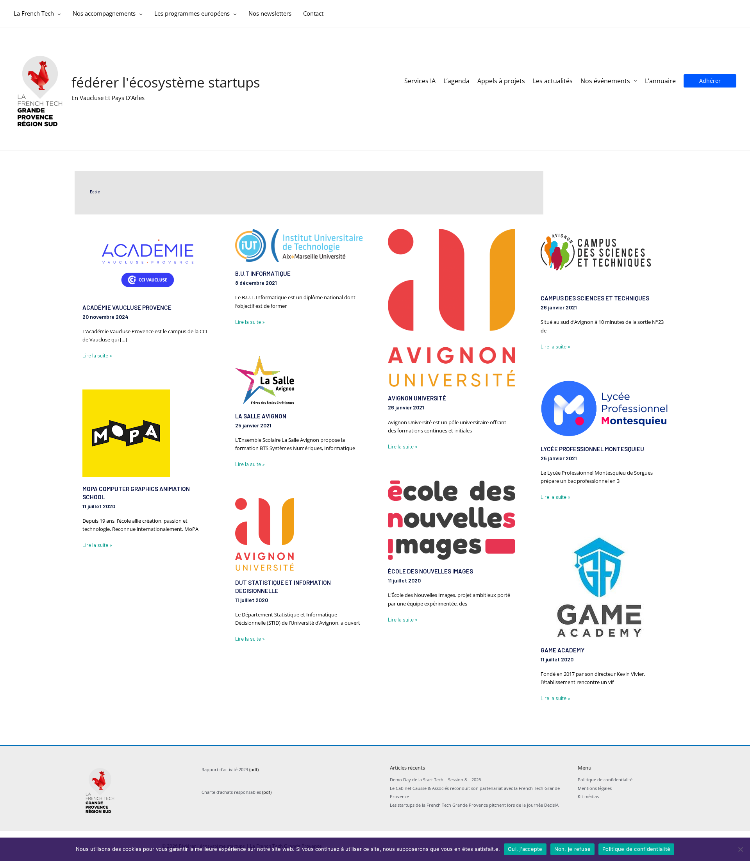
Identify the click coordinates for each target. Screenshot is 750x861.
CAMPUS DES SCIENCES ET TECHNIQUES (595, 298)
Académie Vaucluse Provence (126, 307)
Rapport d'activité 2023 (225, 769)
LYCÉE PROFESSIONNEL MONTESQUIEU (592, 448)
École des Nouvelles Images (430, 571)
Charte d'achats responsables (231, 792)
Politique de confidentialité (605, 779)
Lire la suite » (97, 355)
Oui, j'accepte (525, 849)
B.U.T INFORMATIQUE (263, 273)
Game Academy (562, 650)
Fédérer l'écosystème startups (165, 82)
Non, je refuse (572, 849)
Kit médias (588, 796)
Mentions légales (595, 788)
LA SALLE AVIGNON (260, 416)
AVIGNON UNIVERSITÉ (417, 398)
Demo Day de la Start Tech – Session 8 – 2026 (435, 779)
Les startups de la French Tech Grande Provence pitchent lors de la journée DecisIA (474, 805)
